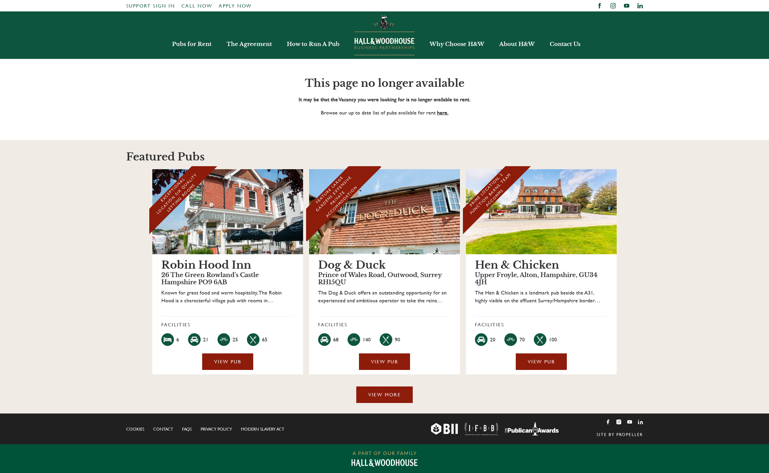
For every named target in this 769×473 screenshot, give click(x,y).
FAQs (187, 429)
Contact (163, 429)
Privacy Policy (216, 429)
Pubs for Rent (191, 44)
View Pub (227, 362)
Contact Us (565, 44)
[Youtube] (629, 422)
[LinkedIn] (640, 422)
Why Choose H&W (457, 44)
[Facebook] (608, 422)
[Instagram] (618, 422)
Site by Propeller (620, 434)
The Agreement (249, 44)
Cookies (135, 429)
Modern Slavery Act (262, 429)
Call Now (196, 6)
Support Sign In (150, 6)
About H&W (517, 44)
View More (384, 395)
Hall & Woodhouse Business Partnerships (384, 35)
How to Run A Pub (313, 44)
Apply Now (235, 6)
